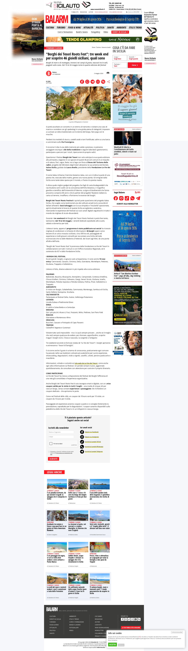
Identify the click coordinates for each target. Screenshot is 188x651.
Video (105, 32)
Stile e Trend (74, 619)
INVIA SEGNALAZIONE (101, 12)
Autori (97, 622)
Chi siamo (98, 616)
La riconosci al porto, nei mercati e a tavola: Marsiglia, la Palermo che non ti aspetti (77, 527)
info (139, 637)
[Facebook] (82, 432)
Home (93, 47)
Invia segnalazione (102, 628)
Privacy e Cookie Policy (103, 636)
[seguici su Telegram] (135, 619)
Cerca (134, 65)
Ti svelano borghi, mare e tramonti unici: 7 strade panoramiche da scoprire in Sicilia (99, 590)
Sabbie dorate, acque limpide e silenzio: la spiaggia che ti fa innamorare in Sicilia (75, 558)
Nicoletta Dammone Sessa (98, 535)
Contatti (98, 625)
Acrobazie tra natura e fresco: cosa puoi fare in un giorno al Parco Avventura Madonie (56, 527)
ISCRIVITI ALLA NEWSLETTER (127, 203)
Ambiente (72, 616)
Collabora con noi (102, 633)
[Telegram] (82, 451)
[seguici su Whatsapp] (132, 619)
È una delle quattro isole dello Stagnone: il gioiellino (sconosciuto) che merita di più (100, 495)
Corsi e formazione (65, 32)
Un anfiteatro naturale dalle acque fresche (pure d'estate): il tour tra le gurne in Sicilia (77, 590)
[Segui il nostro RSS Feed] (139, 619)
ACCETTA (112, 644)
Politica (52, 630)
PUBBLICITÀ (74, 12)
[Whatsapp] (82, 446)
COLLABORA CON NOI (115, 12)
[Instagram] (82, 437)
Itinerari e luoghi (106, 47)
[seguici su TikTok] (129, 619)
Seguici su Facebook (92, 432)
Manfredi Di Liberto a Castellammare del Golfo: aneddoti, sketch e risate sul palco (125, 150)
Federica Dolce (74, 535)
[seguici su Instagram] (125, 619)
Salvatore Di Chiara (53, 503)
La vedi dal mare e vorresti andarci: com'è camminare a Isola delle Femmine (56, 589)
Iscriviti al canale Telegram (94, 451)
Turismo (98, 47)
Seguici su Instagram (92, 437)
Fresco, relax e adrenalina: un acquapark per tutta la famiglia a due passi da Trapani (99, 558)
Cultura (53, 616)
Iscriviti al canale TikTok (93, 442)
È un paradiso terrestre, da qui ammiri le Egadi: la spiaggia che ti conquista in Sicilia (57, 495)
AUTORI (91, 12)
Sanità (52, 633)
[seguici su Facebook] (122, 619)
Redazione (72, 503)
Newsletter (99, 630)
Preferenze (121, 645)
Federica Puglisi (74, 566)
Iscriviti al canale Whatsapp (94, 446)
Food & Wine (54, 625)
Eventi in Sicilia (55, 619)
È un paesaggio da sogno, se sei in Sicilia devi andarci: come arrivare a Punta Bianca (56, 558)
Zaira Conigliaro (52, 535)
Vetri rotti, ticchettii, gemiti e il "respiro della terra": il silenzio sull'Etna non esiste (100, 526)
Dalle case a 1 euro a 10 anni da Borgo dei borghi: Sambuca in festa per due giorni (77, 495)
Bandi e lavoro (82, 32)
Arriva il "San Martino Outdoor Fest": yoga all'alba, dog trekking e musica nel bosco (127, 275)
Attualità (53, 628)
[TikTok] (82, 442)
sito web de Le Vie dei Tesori (86, 363)
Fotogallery (95, 32)
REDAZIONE (83, 12)
